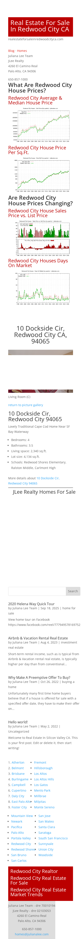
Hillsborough (43, 768)
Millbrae (40, 796)
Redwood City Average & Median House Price (35, 100)
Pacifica (16, 827)
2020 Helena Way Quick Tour (31, 604)
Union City (45, 849)
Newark (16, 821)
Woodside (45, 855)
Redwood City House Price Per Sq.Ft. (37, 149)
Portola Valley (21, 838)
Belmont (18, 768)
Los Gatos (41, 785)
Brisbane (18, 774)
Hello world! (18, 722)
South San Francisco (53, 838)
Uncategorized (18, 731)
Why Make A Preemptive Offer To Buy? (39, 677)
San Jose (44, 816)
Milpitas (40, 802)
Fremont (40, 762)
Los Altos (40, 774)
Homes (22, 51)
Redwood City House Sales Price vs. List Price (37, 212)
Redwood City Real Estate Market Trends (38, 891)
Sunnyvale (45, 844)
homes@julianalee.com (32, 934)
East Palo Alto (21, 802)
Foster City (19, 807)
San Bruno (18, 855)
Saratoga (44, 833)
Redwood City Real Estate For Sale (38, 880)
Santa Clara (46, 827)
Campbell (18, 785)
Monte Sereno (44, 807)
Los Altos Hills (44, 779)
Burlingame (20, 779)
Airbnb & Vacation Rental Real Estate (38, 638)
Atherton (18, 762)
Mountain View (22, 816)
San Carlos (19, 861)
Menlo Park (42, 790)
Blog (11, 51)
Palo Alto (17, 833)
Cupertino (19, 790)
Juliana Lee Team (25, 608)
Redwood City (21, 844)
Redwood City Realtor (34, 871)
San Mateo (46, 821)
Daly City (18, 796)
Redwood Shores (23, 849)
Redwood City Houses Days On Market (38, 262)
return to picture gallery (25, 405)
